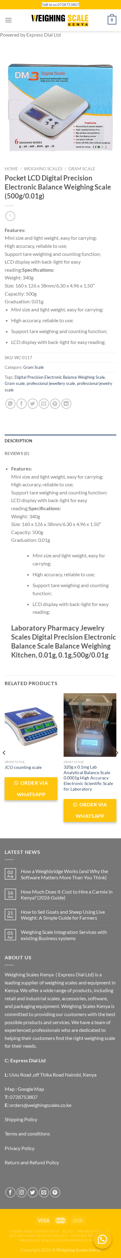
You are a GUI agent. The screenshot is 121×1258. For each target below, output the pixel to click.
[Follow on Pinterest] (55, 1192)
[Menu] (8, 20)
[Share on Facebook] (21, 404)
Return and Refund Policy (32, 1162)
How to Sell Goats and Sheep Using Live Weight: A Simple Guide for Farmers (63, 915)
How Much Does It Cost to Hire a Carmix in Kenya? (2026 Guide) (67, 894)
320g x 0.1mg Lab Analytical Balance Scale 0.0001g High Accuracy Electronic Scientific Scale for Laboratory (88, 778)
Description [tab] (18, 440)
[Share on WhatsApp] (10, 404)
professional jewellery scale (51, 383)
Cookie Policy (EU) (91, 1235)
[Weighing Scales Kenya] (60, 20)
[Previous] (4, 765)
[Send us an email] (44, 1192)
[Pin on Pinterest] (55, 404)
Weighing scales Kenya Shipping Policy (61, 1240)
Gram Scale (81, 168)
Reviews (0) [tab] (17, 453)
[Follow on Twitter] (33, 1192)
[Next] (117, 765)
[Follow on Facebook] (10, 1192)
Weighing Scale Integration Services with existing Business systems (64, 935)
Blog (68, 1231)
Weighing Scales (43, 168)
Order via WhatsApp (32, 788)
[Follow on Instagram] (21, 1192)
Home (11, 168)
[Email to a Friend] (44, 404)
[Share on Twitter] (33, 404)
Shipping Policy (21, 1119)
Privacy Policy (19, 1148)
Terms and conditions (27, 1133)
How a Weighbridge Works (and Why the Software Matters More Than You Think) (64, 874)
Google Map (31, 1089)
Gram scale (15, 383)
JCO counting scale (23, 767)
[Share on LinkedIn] (66, 404)
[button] (102, 1239)
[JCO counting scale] (31, 724)
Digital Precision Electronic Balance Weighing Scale (60, 377)
